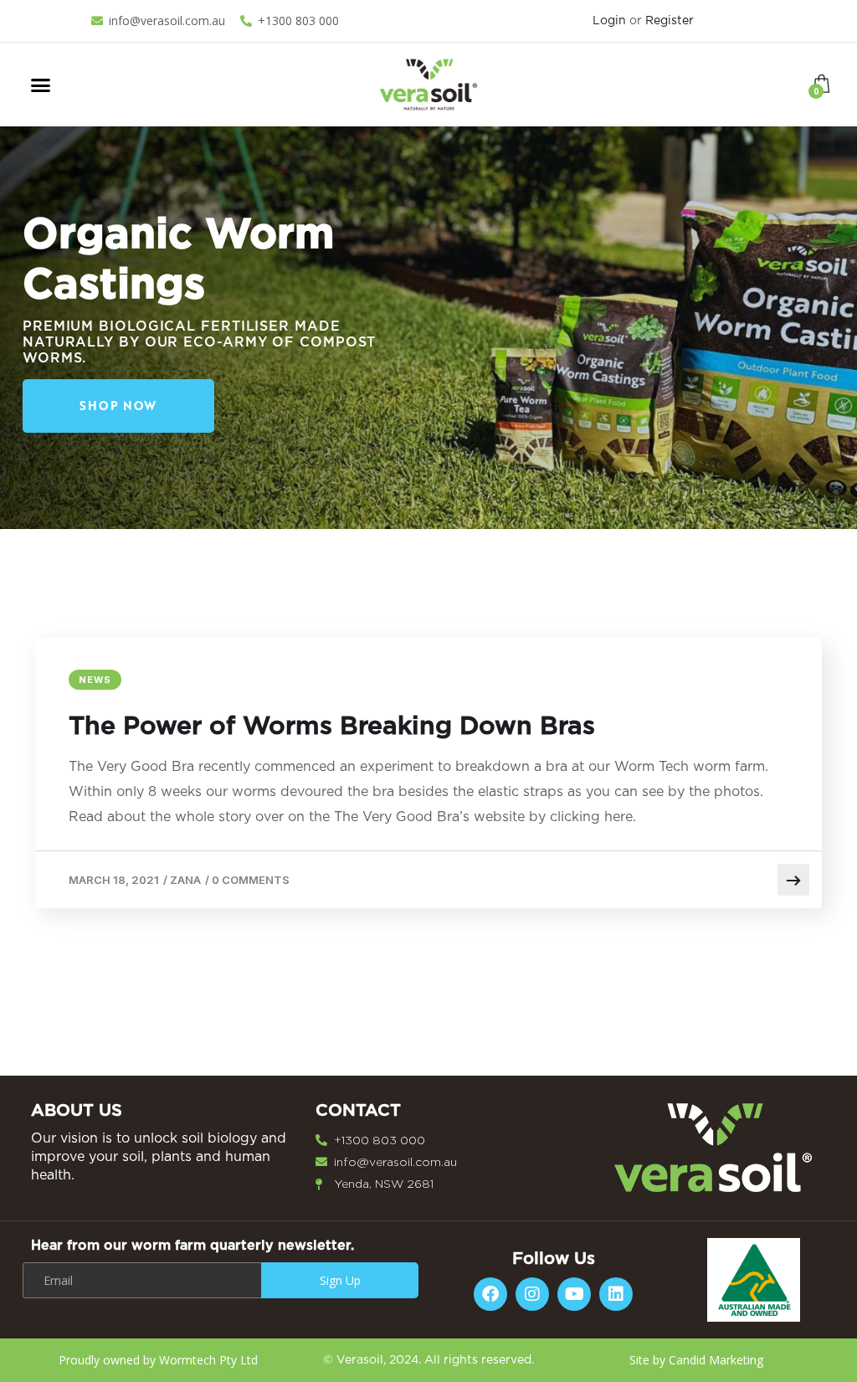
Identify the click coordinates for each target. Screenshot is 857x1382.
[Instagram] (532, 1294)
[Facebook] (490, 1294)
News (95, 680)
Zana (185, 879)
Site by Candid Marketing (698, 1360)
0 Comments (251, 879)
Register (669, 21)
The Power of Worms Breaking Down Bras (332, 726)
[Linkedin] (616, 1294)
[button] (41, 84)
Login (609, 21)
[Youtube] (574, 1294)
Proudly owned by (158, 1360)
